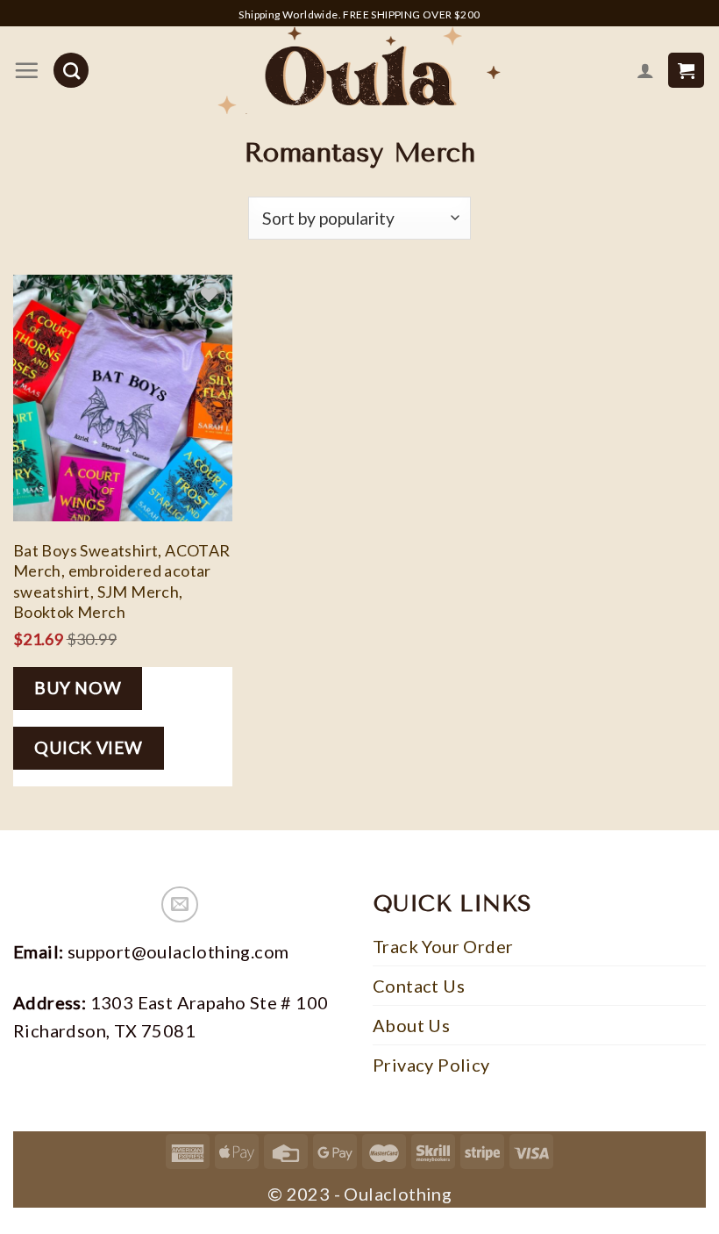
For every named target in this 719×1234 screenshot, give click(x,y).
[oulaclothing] (359, 70)
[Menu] (26, 70)
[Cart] (686, 70)
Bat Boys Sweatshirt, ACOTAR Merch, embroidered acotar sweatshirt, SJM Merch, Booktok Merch (122, 581)
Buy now (77, 688)
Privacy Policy (431, 1064)
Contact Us (419, 985)
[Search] (71, 70)
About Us (411, 1025)
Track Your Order (443, 946)
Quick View (88, 747)
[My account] (645, 70)
